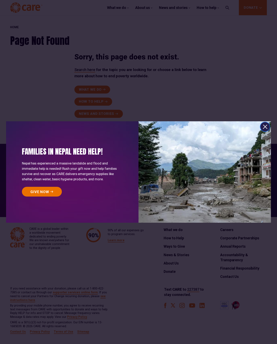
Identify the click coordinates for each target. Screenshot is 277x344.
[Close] (265, 126)
